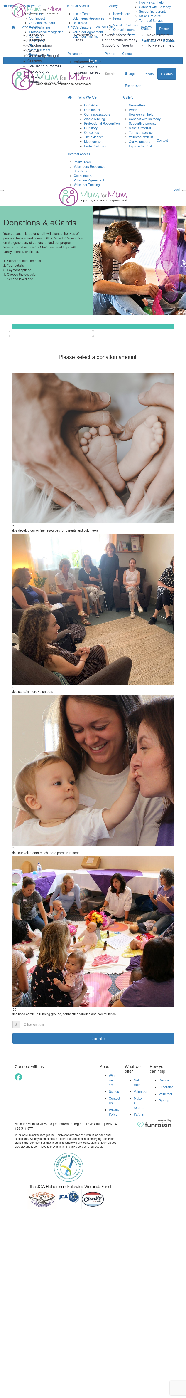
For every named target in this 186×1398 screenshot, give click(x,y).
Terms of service (141, 132)
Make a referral (159, 34)
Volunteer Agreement (89, 180)
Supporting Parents (117, 45)
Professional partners (44, 81)
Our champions (39, 45)
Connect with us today (119, 39)
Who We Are (31, 27)
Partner (110, 53)
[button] (93, 451)
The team (35, 76)
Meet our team (94, 141)
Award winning (94, 118)
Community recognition (46, 55)
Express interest (87, 72)
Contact (127, 53)
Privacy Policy (114, 1111)
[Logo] (36, 10)
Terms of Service (160, 39)
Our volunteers (85, 66)
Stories (114, 1091)
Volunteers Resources (89, 166)
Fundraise (166, 1087)
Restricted (81, 171)
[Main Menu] (2, 190)
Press (78, 39)
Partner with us (95, 146)
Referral (146, 27)
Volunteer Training (87, 184)
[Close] (184, 190)
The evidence (38, 71)
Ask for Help (105, 27)
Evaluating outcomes (44, 66)
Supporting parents (142, 123)
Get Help (137, 1082)
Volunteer (75, 53)
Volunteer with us (87, 61)
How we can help (116, 34)
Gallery (73, 27)
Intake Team (83, 162)
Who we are (112, 1080)
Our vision (35, 34)
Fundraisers (133, 85)
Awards (33, 50)
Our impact (36, 39)
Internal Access (79, 154)
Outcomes (91, 132)
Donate (164, 1080)
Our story (34, 60)
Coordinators (83, 175)
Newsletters (83, 34)
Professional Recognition (102, 123)
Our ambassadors (97, 114)
